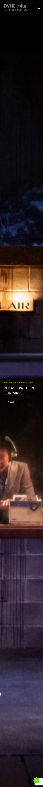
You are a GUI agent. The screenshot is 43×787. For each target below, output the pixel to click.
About (13, 402)
